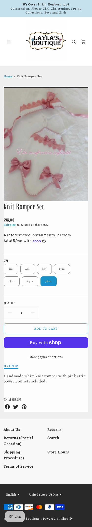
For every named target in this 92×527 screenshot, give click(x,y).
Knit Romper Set (29, 76)
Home (8, 76)
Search (53, 438)
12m (62, 269)
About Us (12, 429)
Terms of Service (18, 466)
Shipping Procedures (14, 455)
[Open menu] (8, 42)
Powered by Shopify (58, 518)
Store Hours (58, 452)
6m (27, 269)
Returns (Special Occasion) (18, 440)
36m (48, 281)
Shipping (10, 225)
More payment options (46, 357)
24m (30, 281)
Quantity (9, 303)
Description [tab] (11, 366)
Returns (54, 429)
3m (11, 269)
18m (12, 281)
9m (44, 269)
